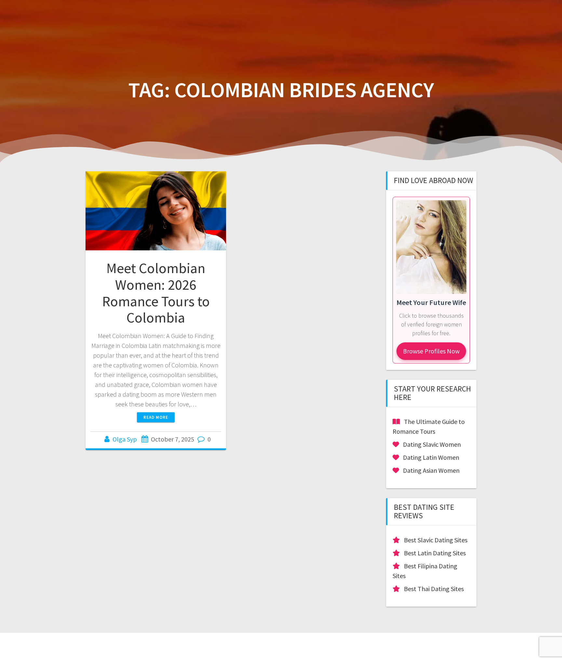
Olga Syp (125, 439)
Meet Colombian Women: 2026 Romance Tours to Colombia (156, 292)
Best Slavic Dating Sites (435, 540)
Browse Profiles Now (431, 351)
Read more (155, 417)
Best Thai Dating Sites (434, 589)
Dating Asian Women (431, 470)
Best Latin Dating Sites (435, 553)
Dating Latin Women (431, 457)
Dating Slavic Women (432, 444)
